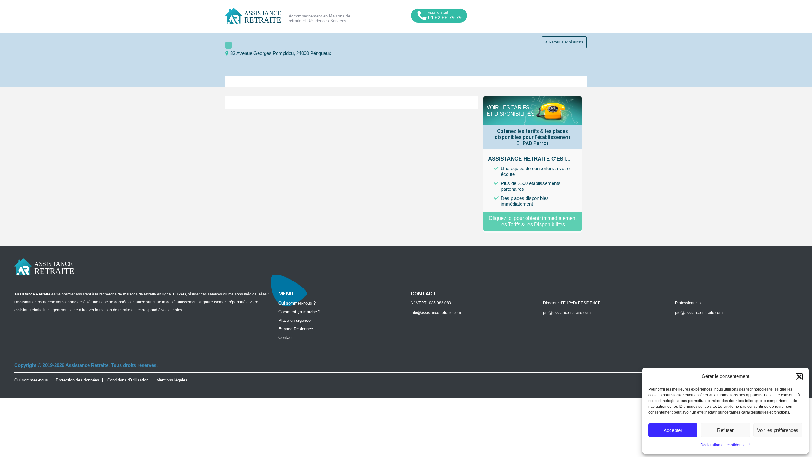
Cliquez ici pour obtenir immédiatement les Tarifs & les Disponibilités (533, 221)
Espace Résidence (295, 329)
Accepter (673, 430)
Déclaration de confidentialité (725, 445)
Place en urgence (294, 320)
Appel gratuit (445, 15)
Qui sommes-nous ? (297, 303)
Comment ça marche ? (299, 311)
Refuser (725, 430)
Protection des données (77, 380)
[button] (799, 376)
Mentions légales (171, 380)
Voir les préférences (777, 430)
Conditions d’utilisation (127, 380)
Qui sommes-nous (31, 380)
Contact (285, 337)
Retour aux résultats (565, 42)
